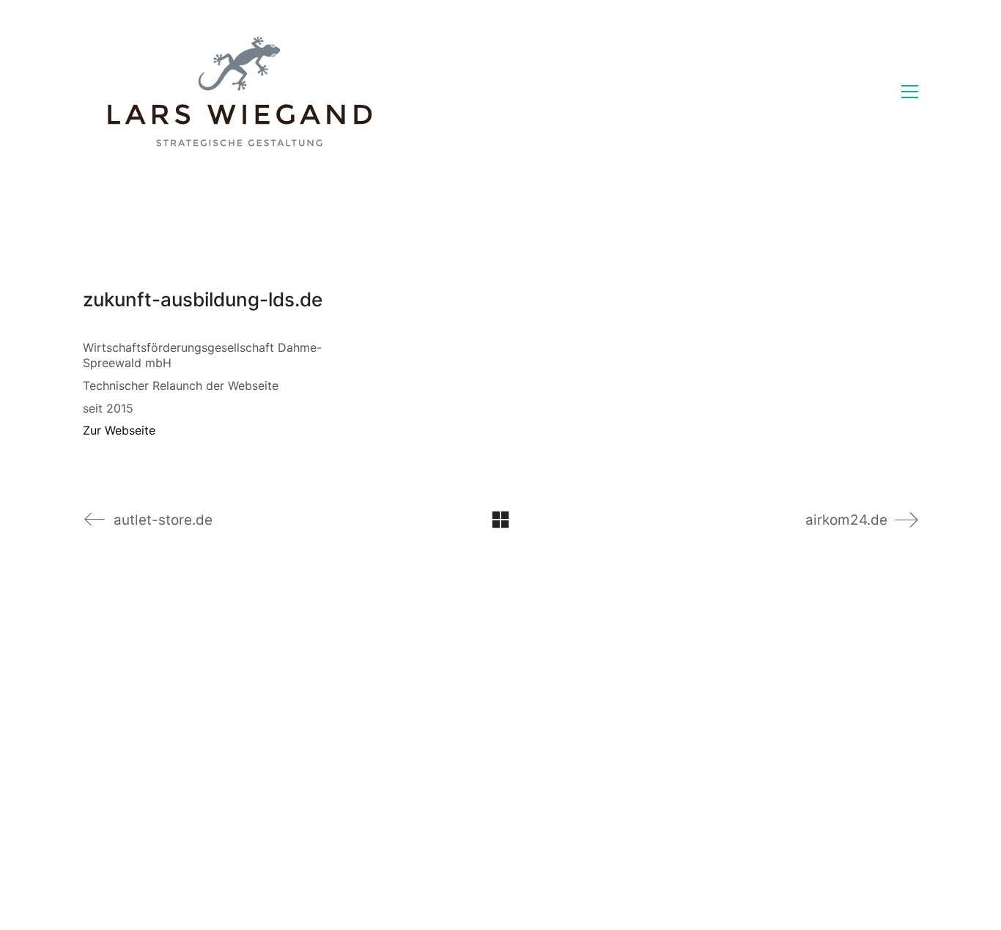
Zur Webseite (119, 430)
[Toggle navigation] (909, 91)
